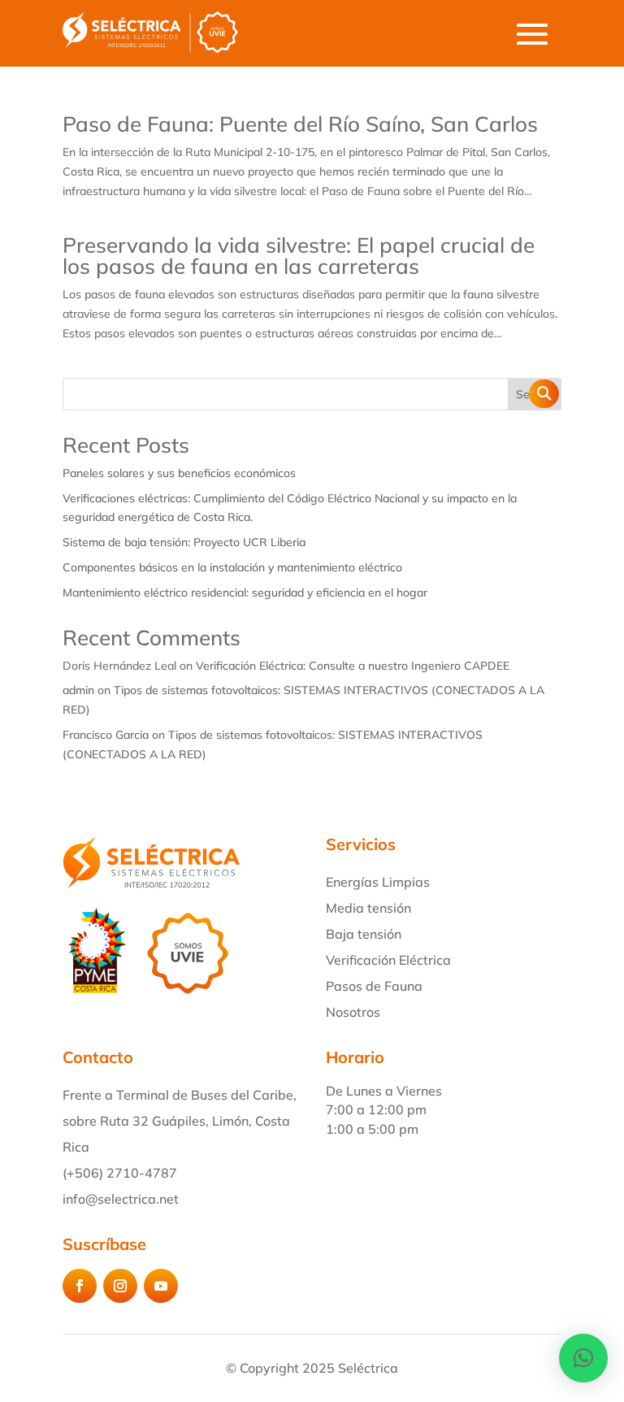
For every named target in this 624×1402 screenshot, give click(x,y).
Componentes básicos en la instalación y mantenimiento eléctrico (232, 567)
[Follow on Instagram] (120, 1286)
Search (534, 394)
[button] (583, 1358)
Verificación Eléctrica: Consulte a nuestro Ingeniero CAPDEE (352, 665)
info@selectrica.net (121, 1199)
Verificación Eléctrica (388, 960)
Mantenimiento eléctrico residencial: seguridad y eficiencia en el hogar (245, 592)
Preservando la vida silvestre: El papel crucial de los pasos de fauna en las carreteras (299, 256)
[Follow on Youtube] (161, 1286)
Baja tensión (363, 934)
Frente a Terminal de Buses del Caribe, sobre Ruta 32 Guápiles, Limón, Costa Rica (180, 1121)
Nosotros (353, 1012)
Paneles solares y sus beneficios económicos (179, 473)
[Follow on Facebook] (80, 1286)
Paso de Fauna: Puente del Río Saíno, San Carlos (300, 124)
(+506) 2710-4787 (120, 1173)
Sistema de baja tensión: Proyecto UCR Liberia (184, 542)
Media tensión (368, 908)
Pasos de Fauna (374, 986)
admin (78, 690)
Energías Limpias (378, 882)
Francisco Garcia (106, 734)
